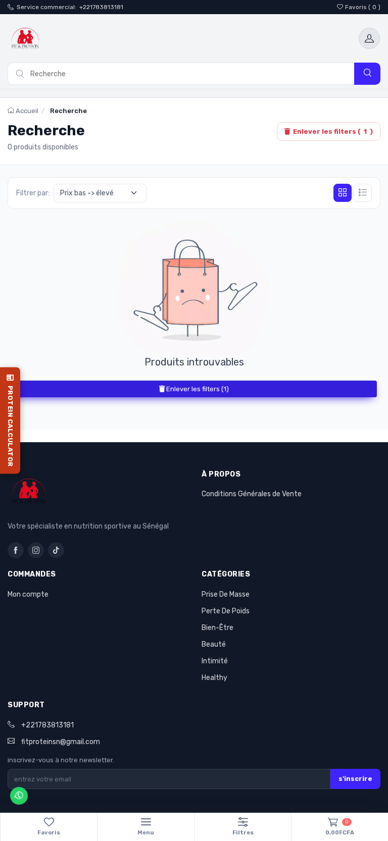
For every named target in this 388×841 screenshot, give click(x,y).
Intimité (215, 661)
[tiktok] (56, 550)
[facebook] (16, 550)
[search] (367, 74)
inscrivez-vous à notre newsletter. (61, 760)
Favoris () (362, 7)
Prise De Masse (226, 594)
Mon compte (28, 594)
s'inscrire (355, 778)
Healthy (214, 677)
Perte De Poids (226, 611)
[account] (369, 38)
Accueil (26, 111)
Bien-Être (217, 627)
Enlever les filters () (333, 131)
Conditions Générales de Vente (252, 494)
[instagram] (36, 550)
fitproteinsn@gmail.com (60, 742)
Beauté (214, 644)
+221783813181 (101, 7)
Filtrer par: (33, 193)
